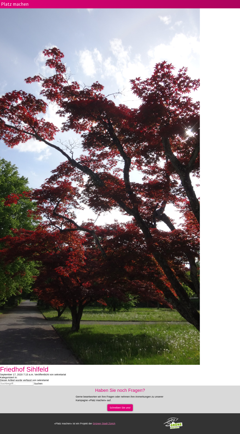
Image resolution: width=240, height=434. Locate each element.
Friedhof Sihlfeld (24, 369)
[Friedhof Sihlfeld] (100, 364)
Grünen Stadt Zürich (104, 423)
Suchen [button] (38, 383)
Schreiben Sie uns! (120, 407)
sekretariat (60, 374)
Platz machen (15, 4)
